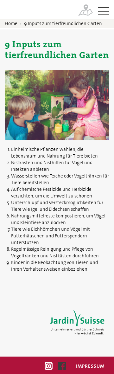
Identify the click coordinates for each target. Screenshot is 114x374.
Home (11, 23)
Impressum (90, 366)
